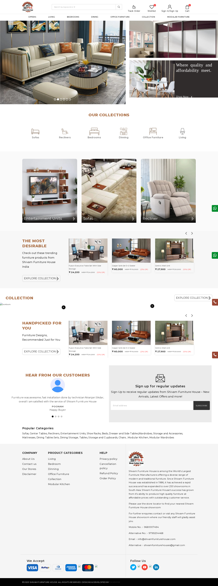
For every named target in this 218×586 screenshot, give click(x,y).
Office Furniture (120, 17)
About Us (28, 458)
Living (51, 17)
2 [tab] (58, 99)
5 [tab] (67, 99)
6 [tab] (70, 99)
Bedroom (54, 463)
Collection (148, 17)
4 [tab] (64, 99)
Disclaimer (29, 474)
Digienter (115, 582)
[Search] (119, 7)
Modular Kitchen (59, 484)
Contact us (29, 463)
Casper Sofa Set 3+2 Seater (80, 266)
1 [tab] (55, 99)
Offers (32, 17)
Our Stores (29, 468)
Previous (186, 233)
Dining (94, 17)
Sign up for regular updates (160, 386)
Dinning (53, 468)
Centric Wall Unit (119, 266)
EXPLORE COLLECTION (40, 278)
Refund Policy (109, 473)
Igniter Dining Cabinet (165, 266)
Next (192, 233)
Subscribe (201, 405)
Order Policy (108, 478)
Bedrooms (73, 17)
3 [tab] (61, 99)
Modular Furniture (178, 17)
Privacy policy (108, 458)
